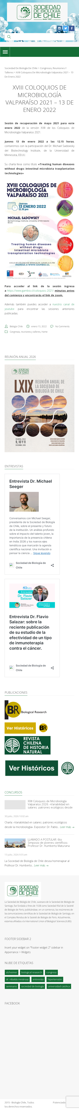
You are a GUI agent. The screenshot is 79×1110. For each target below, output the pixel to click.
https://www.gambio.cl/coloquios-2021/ (30, 290)
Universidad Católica (59, 986)
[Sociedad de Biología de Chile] (37, 12)
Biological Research (31, 972)
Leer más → (67, 827)
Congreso (51, 972)
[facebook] (71, 28)
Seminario (11, 986)
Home (45, 331)
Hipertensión (55, 979)
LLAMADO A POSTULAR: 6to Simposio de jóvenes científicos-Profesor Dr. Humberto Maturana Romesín (49, 842)
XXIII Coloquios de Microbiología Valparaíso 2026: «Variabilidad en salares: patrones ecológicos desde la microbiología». (50, 804)
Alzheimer (11, 972)
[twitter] (65, 28)
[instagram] (59, 28)
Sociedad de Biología (32, 986)
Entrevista (38, 979)
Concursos (13, 792)
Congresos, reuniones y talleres (25, 331)
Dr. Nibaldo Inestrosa (17, 979)
